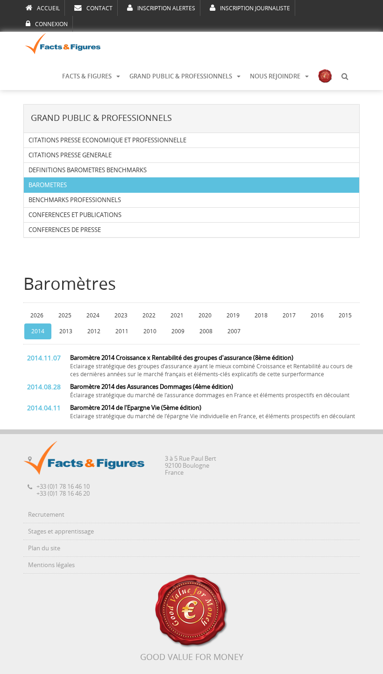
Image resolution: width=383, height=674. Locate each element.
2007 (234, 331)
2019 (233, 315)
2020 (205, 315)
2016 (317, 315)
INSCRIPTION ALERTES (166, 8)
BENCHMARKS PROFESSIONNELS (74, 200)
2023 (121, 315)
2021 (177, 315)
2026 (36, 315)
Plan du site (44, 548)
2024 (92, 315)
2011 (121, 331)
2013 (65, 331)
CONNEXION (51, 24)
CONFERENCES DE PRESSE (64, 229)
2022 (149, 315)
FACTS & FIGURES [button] (87, 76)
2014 (37, 331)
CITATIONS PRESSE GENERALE (70, 155)
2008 (206, 331)
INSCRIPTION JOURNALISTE (255, 8)
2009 (177, 331)
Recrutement (46, 514)
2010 (149, 331)
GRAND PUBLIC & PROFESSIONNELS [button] (180, 76)
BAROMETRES (47, 185)
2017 (289, 315)
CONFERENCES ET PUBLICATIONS (74, 214)
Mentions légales (51, 565)
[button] (345, 76)
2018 (261, 315)
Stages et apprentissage (61, 531)
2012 (93, 331)
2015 (345, 315)
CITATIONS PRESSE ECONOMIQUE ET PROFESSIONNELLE (107, 140)
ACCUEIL (48, 8)
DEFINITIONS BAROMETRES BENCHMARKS (87, 170)
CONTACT (99, 8)
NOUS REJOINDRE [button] (275, 76)
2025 (64, 315)
